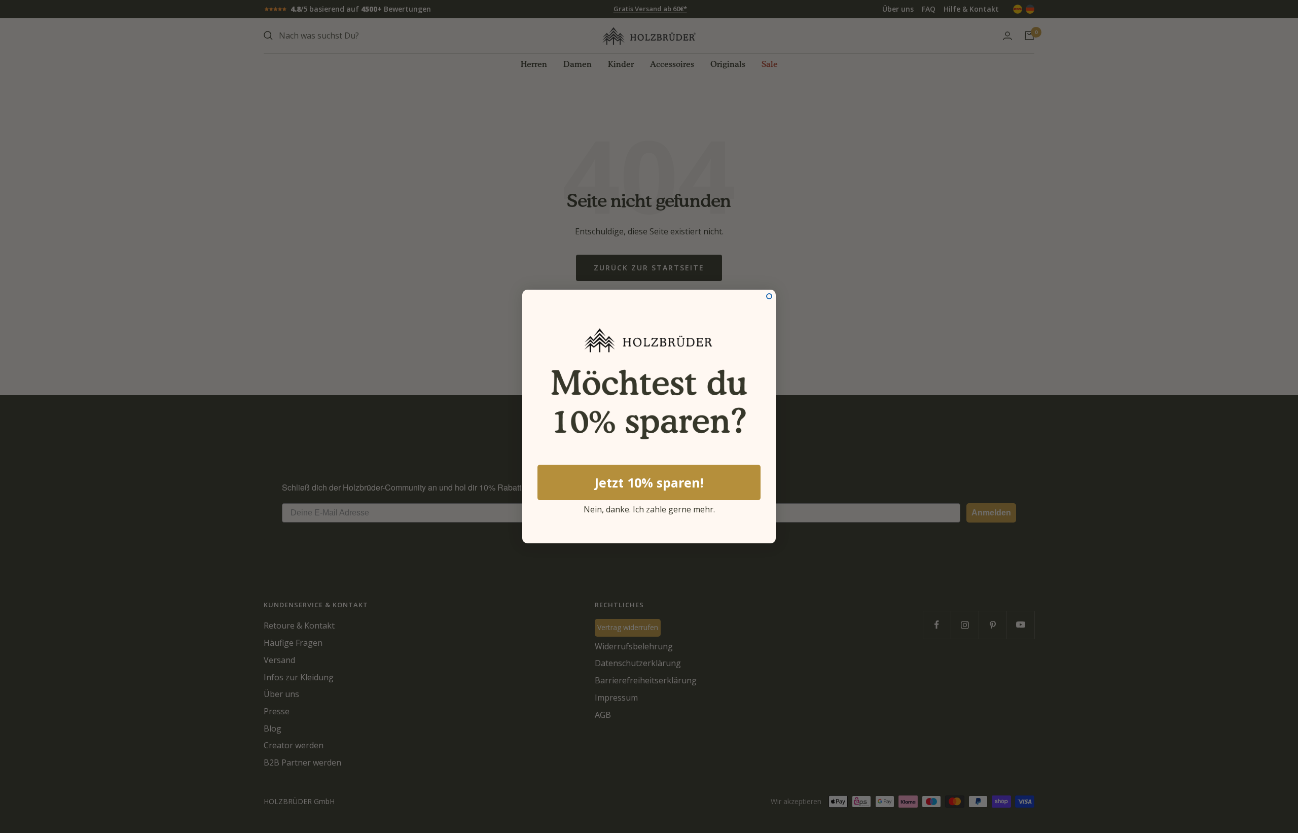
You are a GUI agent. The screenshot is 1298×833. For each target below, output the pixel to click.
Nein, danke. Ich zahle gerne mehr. (649, 507)
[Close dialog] (769, 296)
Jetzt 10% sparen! (649, 482)
